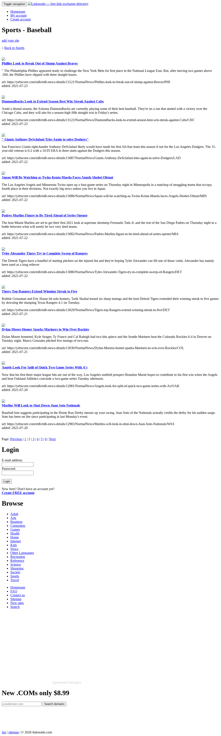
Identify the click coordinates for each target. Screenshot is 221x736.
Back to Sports (14, 48)
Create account (20, 19)
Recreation (17, 557)
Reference (17, 560)
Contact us (17, 595)
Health (14, 533)
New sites (17, 603)
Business (16, 522)
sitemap (13, 732)
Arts (13, 518)
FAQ (13, 591)
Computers (17, 525)
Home (14, 537)
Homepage (17, 11)
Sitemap (15, 599)
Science (15, 564)
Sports (14, 576)
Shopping (17, 568)
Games (15, 529)
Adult (14, 514)
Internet (15, 541)
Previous (16, 439)
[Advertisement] (110, 642)
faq (4, 732)
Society (15, 572)
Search (15, 607)
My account (18, 15)
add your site (10, 40)
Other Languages (22, 553)
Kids (13, 545)
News (14, 549)
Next (52, 439)
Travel (14, 580)
